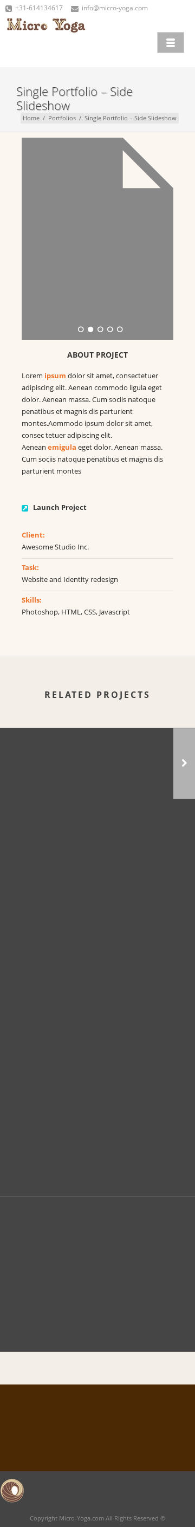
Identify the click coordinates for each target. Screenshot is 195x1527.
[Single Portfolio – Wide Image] (184, 763)
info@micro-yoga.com (115, 7)
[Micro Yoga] (46, 41)
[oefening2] (98, 758)
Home (31, 118)
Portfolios (62, 118)
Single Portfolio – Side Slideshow (97, 1011)
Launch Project (60, 507)
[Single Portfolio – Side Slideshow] (98, 915)
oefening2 (97, 855)
